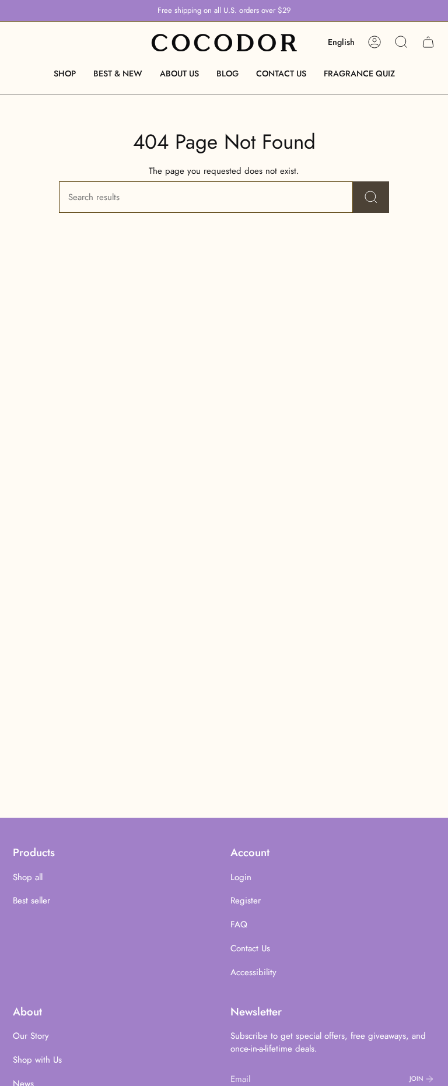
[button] (65, 73)
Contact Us (250, 948)
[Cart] (428, 42)
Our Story (31, 1035)
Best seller (31, 900)
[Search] (371, 197)
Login (240, 877)
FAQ (238, 924)
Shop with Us (37, 1059)
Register (245, 900)
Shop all (28, 877)
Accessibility (253, 972)
